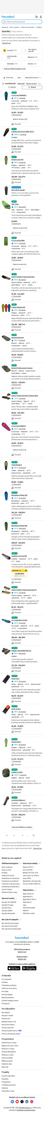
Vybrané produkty (30, 863)
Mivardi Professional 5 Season (21, 368)
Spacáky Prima (6, 908)
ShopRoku (5, 1079)
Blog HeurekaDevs (8, 997)
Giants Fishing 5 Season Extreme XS (23, 590)
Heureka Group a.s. (25, 1108)
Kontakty (5, 982)
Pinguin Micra (16, 742)
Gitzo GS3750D (28, 870)
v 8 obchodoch (16, 327)
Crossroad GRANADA (18, 95)
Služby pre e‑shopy (8, 1049)
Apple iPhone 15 (28, 894)
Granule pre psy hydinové (10, 881)
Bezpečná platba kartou (10, 1031)
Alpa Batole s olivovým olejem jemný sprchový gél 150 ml (32, 881)
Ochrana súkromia (7, 1028)
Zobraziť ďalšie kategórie (13, 69)
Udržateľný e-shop (8, 1091)
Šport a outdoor (14, 27)
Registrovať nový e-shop (10, 1046)
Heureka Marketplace (9, 1052)
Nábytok (26, 911)
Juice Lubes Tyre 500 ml (31, 875)
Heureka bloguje (7, 994)
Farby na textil (6, 870)
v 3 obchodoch (16, 415)
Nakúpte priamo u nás (9, 1022)
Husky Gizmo (16, 709)
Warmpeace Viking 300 (19, 495)
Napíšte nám (22, 952)
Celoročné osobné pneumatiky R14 (11, 884)
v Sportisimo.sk (16, 115)
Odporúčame (28, 890)
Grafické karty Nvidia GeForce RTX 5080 (11, 887)
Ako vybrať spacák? (18, 190)
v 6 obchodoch (16, 179)
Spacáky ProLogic (7, 905)
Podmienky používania (9, 985)
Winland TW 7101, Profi (30, 873)
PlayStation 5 (27, 902)
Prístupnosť (6, 1004)
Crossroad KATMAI (18, 240)
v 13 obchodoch (16, 789)
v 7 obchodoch (16, 296)
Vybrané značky (8, 898)
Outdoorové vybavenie (27, 27)
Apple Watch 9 (27, 897)
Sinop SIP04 (27, 878)
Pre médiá (5, 991)
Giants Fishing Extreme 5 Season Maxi (24, 396)
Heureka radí (6, 1019)
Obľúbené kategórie (10, 863)
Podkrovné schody (8, 875)
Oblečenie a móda (29, 913)
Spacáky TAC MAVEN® (9, 902)
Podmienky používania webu (25, 1110)
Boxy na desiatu (7, 867)
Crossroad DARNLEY (18, 426)
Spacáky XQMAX (7, 911)
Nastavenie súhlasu (8, 1025)
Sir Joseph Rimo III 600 (19, 620)
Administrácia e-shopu (9, 1043)
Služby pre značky (7, 1055)
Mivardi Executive (17, 338)
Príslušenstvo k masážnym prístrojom (11, 878)
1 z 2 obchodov (16, 579)
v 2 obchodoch (16, 149)
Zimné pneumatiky (29, 908)
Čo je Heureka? (7, 979)
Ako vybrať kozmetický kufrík (11, 929)
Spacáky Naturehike (8, 913)
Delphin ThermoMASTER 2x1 (21, 651)
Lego (24, 905)
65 (33, 835)
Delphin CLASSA (17, 772)
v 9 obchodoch (16, 668)
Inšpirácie (5, 1088)
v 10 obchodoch (16, 515)
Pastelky (4, 873)
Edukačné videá (7, 1064)
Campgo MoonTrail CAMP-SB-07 (22, 132)
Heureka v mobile (7, 1015)
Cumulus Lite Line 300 (19, 556)
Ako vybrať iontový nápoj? (10, 923)
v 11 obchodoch (16, 357)
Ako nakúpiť (6, 1012)
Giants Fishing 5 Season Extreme (22, 277)
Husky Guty (15, 679)
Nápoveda (5, 1067)
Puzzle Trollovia (7, 890)
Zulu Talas (15, 204)
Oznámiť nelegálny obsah (10, 1000)
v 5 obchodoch (16, 484)
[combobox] (22, 22)
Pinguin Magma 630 (18, 307)
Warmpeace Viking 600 (19, 526)
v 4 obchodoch (16, 640)
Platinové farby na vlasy (9, 892)
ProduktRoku (6, 1082)
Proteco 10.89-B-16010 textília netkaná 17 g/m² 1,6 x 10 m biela (32, 884)
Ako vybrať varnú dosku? (10, 926)
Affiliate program (7, 1061)
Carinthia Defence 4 (18, 800)
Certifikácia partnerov (9, 1085)
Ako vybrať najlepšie (10, 919)
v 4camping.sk (16, 224)
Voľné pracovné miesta (9, 988)
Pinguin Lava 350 (17, 159)
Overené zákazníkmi (8, 1076)
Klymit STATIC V (28, 867)
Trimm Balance (16, 465)
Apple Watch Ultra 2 (29, 899)
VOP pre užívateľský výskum (11, 1034)
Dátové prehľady (7, 1058)
